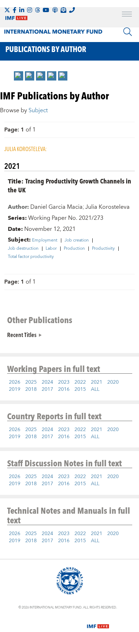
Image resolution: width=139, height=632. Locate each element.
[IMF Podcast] (55, 10)
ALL (95, 389)
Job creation (77, 240)
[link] (18, 76)
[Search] (127, 31)
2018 (31, 389)
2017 (47, 389)
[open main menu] (127, 15)
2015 (80, 389)
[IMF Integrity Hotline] (72, 10)
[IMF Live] (98, 622)
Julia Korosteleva (107, 207)
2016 (64, 389)
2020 (113, 382)
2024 (47, 382)
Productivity (103, 249)
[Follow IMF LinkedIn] (21, 10)
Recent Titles (21, 334)
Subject (38, 110)
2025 (31, 382)
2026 (14, 382)
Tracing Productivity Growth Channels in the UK (69, 185)
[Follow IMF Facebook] (14, 10)
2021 (96, 382)
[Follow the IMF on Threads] (37, 10)
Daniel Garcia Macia (56, 207)
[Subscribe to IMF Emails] (63, 10)
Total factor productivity (31, 257)
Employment (44, 240)
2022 (80, 382)
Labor (51, 249)
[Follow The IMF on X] (7, 10)
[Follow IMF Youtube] (46, 10)
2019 (14, 389)
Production (74, 249)
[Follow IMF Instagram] (29, 10)
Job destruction (23, 249)
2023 (64, 382)
